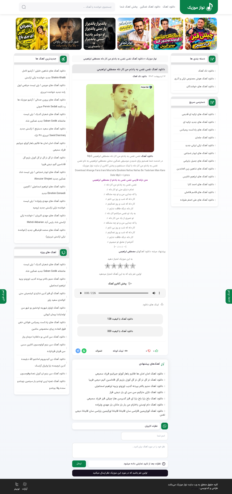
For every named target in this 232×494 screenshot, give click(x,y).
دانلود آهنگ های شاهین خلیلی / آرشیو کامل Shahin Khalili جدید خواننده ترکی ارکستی (44, 74)
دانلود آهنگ (169, 7)
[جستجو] (23, 7)
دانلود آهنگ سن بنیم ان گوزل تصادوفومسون (42, 373)
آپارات (24, 489)
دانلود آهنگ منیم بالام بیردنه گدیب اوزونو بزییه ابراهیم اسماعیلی (129, 386)
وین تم (194, 488)
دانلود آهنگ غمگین (150, 7)
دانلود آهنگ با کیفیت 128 (120, 319)
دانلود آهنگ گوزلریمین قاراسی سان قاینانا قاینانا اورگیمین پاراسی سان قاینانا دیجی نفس (120, 413)
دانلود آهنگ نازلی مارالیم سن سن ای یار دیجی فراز (136, 392)
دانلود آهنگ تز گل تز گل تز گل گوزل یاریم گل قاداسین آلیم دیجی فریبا (126, 380)
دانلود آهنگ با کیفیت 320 (120, 331)
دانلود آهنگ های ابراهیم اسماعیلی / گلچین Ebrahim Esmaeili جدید (44, 190)
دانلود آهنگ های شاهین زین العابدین (195, 169)
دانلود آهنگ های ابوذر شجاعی (199, 153)
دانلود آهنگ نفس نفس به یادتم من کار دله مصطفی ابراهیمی (131, 69)
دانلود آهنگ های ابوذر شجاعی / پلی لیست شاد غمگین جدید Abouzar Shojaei (42, 175)
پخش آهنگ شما (129, 7)
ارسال (79, 463)
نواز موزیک (151, 59)
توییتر (17, 489)
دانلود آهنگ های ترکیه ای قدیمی (198, 114)
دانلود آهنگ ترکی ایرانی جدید (199, 145)
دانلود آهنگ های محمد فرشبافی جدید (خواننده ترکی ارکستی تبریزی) (41, 233)
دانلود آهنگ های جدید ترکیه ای (198, 122)
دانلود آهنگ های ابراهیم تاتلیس (198, 176)
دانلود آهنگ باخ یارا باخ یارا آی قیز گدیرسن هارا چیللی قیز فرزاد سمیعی (125, 399)
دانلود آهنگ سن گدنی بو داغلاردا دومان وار (43, 337)
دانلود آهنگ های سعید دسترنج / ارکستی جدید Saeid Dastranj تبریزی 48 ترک (43, 132)
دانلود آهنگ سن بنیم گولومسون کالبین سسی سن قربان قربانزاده (43, 348)
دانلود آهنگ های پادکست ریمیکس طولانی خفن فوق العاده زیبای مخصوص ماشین (42, 326)
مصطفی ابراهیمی (127, 251)
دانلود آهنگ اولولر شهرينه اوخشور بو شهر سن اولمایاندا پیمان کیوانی (43, 311)
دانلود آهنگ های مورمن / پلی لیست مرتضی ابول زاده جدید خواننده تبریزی (41, 89)
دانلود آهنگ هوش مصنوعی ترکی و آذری (194, 79)
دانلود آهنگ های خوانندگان (200, 86)
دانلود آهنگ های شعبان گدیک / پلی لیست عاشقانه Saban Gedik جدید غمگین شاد (44, 118)
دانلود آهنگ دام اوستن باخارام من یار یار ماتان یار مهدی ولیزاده (129, 405)
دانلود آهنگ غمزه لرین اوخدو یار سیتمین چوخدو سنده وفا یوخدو (41, 385)
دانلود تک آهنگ (140, 76)
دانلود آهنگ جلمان (204, 137)
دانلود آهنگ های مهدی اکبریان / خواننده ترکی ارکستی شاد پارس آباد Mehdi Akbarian (43, 219)
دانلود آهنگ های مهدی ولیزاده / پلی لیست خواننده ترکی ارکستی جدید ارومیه (44, 204)
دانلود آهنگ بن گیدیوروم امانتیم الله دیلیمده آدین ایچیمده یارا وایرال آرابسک (43, 362)
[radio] (133, 266)
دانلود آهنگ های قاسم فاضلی (199, 192)
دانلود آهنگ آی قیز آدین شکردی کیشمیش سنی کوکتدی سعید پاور (42, 297)
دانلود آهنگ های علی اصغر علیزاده (197, 200)
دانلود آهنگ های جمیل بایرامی (198, 161)
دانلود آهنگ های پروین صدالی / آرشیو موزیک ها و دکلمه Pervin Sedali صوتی (41, 103)
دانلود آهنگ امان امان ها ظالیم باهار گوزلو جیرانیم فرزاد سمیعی (129, 374)
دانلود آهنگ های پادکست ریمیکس (197, 130)
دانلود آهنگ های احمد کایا (201, 184)
